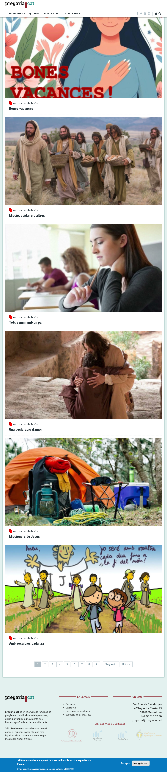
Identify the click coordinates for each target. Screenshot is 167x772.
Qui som (70, 704)
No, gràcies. (140, 763)
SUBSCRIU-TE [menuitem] (72, 13)
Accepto (125, 763)
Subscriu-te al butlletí (78, 714)
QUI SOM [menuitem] (34, 13)
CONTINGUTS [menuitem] (15, 13)
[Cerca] (160, 14)
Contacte (71, 707)
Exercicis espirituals (78, 711)
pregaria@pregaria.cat (147, 720)
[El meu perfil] (156, 14)
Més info (68, 768)
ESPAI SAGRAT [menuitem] (52, 13)
